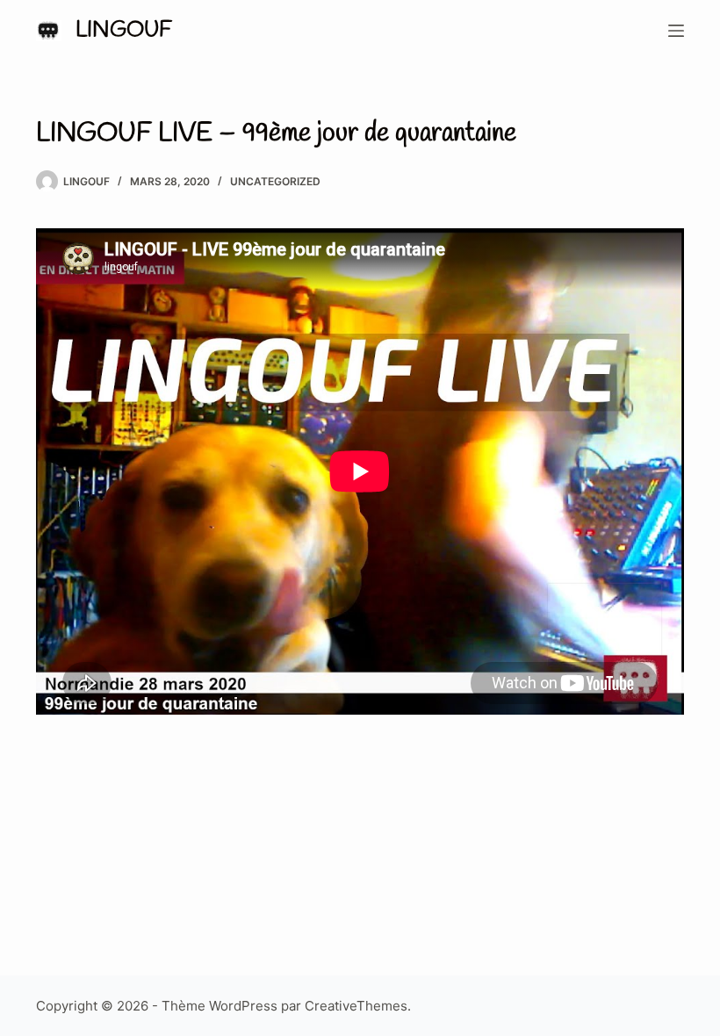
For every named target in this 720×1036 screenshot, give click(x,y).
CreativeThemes (356, 1005)
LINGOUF (124, 30)
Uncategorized (275, 181)
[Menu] (676, 31)
